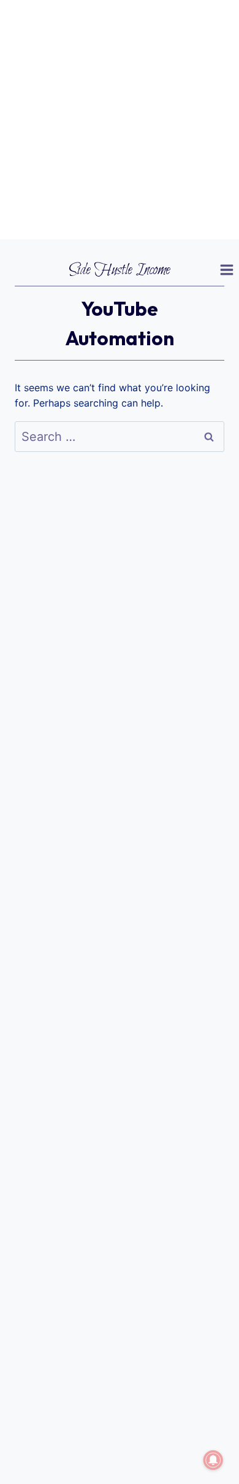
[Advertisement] (119, 119)
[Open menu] (226, 270)
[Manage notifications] (213, 1460)
